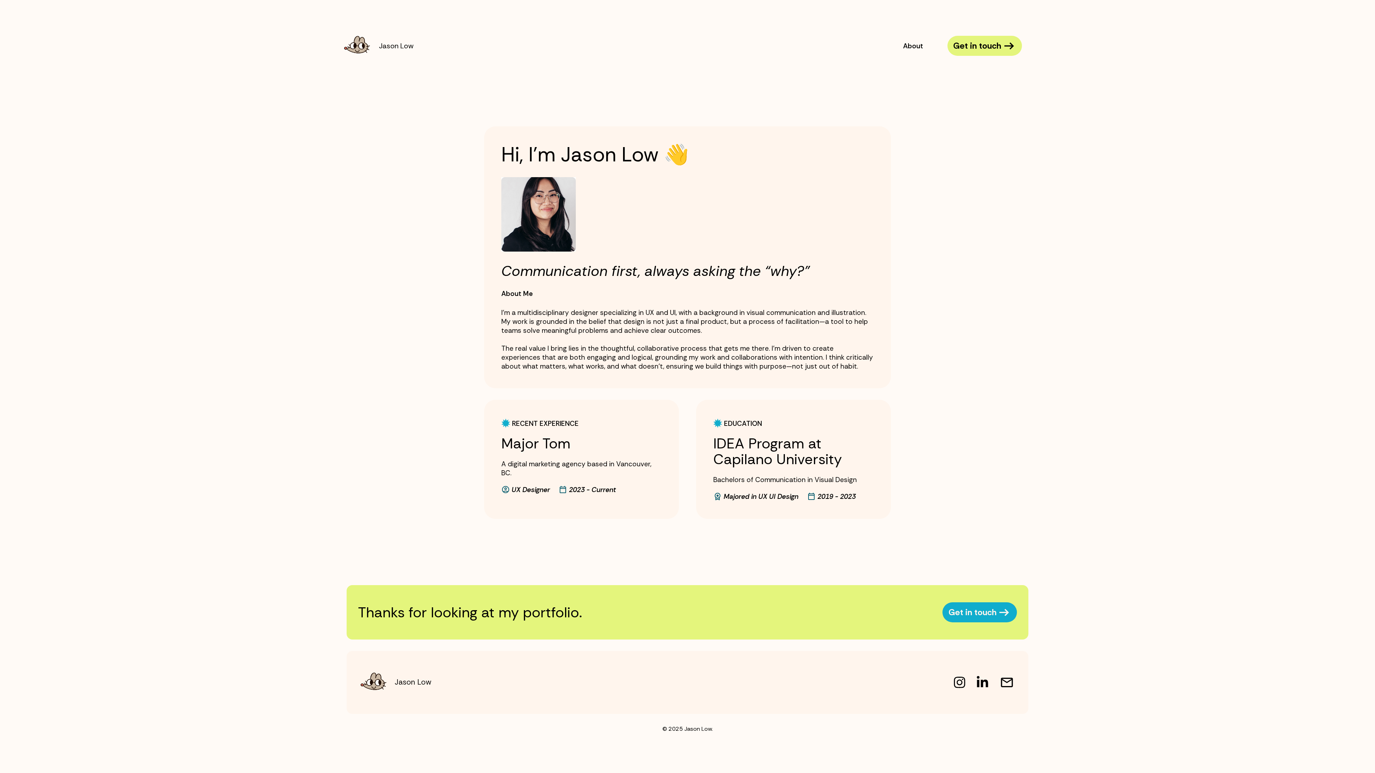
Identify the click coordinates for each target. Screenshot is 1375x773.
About (913, 46)
